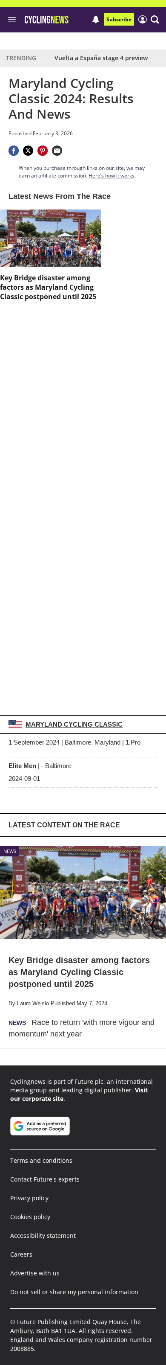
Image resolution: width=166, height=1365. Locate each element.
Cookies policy (30, 1217)
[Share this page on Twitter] (28, 151)
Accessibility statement (43, 1235)
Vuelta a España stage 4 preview (101, 58)
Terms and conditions (41, 1160)
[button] (155, 19)
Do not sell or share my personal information (74, 1292)
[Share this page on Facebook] (14, 151)
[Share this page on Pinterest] (42, 151)
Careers (21, 1254)
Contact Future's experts (45, 1179)
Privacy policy (29, 1198)
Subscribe (119, 19)
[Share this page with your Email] (57, 151)
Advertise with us (35, 1273)
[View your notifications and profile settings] (96, 19)
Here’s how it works (112, 175)
